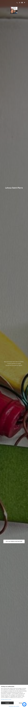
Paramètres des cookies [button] (14, 706)
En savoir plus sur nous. (6, 699)
